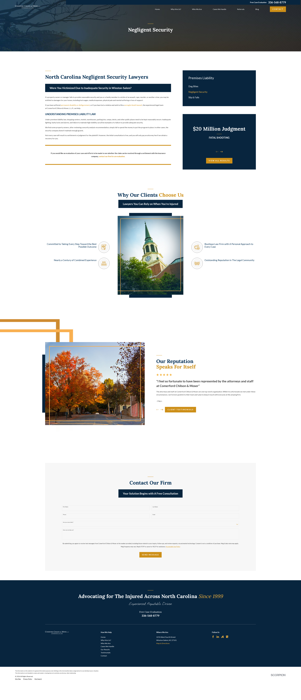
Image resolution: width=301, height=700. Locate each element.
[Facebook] (213, 637)
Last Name (155, 506)
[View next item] (221, 151)
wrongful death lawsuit (133, 105)
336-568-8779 (277, 2)
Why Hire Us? (106, 640)
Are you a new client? (68, 522)
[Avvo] (222, 637)
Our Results (105, 649)
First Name (65, 506)
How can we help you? (68, 530)
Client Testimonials (181, 410)
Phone (64, 514)
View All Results (219, 161)
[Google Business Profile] (227, 637)
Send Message (150, 555)
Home (103, 637)
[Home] (27, 7)
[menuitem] (219, 86)
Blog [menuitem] (257, 9)
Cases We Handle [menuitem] (219, 9)
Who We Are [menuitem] (197, 9)
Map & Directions (163, 643)
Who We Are (106, 643)
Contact (277, 9)
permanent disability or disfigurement (75, 105)
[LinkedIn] (218, 637)
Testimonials (105, 653)
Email (154, 514)
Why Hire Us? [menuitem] (176, 9)
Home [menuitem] (157, 9)
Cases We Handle (107, 646)
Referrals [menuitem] (240, 9)
